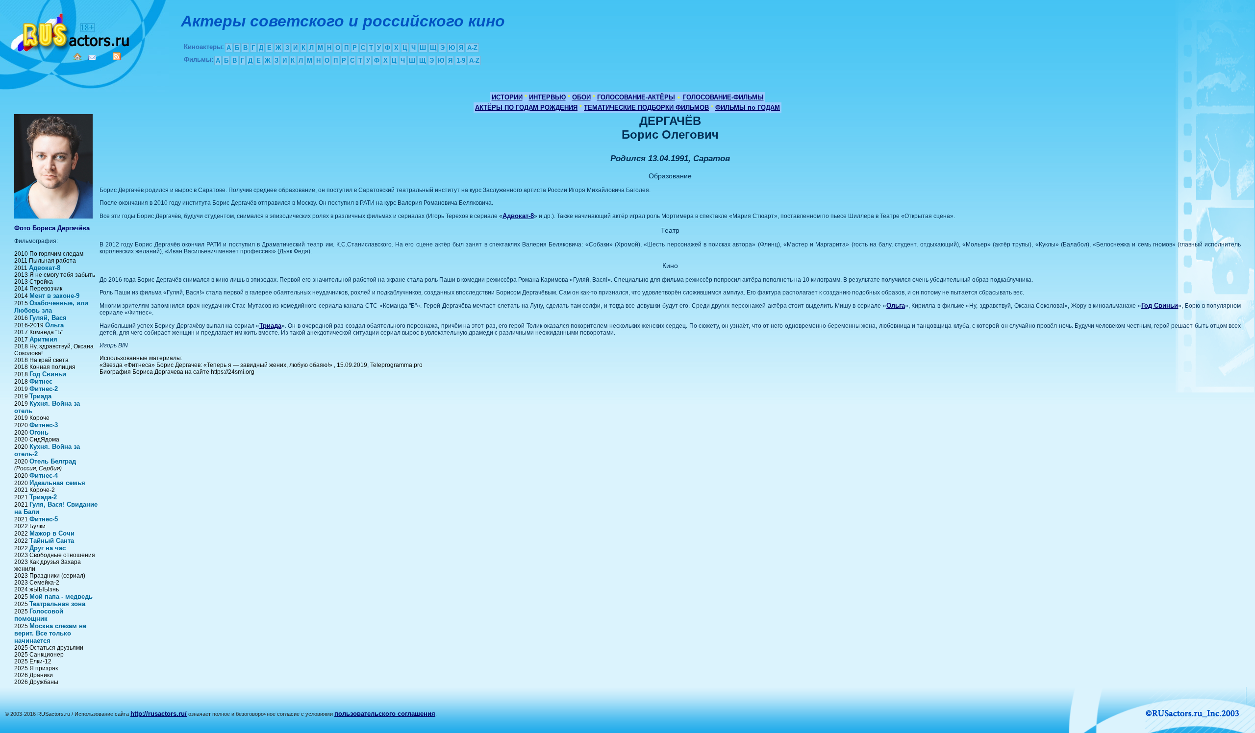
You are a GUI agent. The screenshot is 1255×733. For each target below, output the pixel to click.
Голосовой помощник (38, 615)
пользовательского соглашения (384, 713)
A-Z (472, 47)
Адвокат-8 (44, 267)
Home (77, 56)
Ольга (54, 325)
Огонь (39, 432)
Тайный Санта (51, 540)
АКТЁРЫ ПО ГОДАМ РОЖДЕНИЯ (526, 107)
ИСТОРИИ (507, 97)
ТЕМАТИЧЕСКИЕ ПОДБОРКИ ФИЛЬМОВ (646, 107)
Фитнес (40, 381)
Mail (92, 57)
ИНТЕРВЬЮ (547, 97)
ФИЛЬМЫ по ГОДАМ (747, 107)
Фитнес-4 (43, 475)
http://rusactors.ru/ (158, 713)
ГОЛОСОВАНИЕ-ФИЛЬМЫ (723, 97)
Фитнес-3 (43, 425)
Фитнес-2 (43, 388)
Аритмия (43, 339)
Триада (40, 396)
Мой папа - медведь (61, 596)
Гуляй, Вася (48, 317)
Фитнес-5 (43, 519)
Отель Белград (52, 461)
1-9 (460, 60)
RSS (117, 56)
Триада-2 (43, 497)
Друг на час (47, 548)
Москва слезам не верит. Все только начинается (50, 633)
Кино (71, 30)
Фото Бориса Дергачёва (52, 228)
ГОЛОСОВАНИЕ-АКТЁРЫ (636, 97)
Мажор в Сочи (52, 533)
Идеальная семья (57, 483)
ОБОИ (581, 97)
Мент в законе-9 (54, 295)
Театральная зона (57, 604)
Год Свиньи (47, 374)
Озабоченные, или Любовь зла (51, 306)
